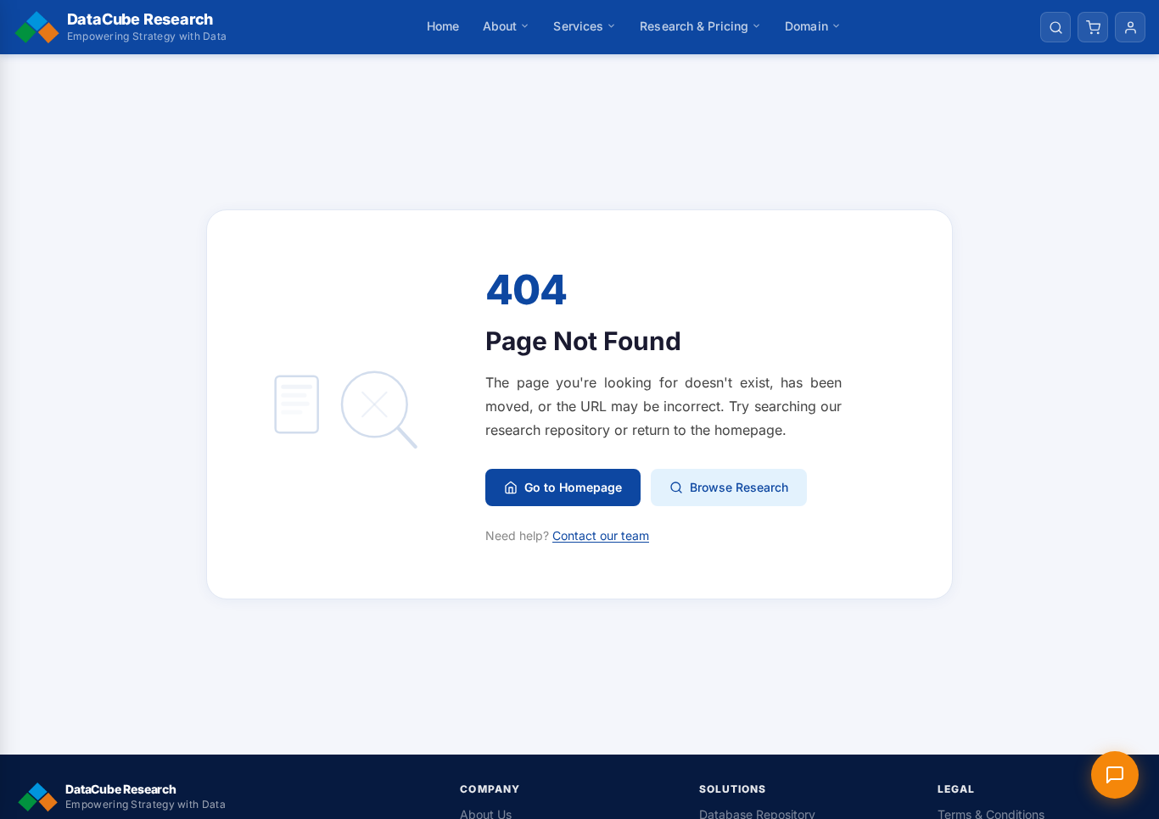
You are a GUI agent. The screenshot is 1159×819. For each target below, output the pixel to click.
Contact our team (600, 535)
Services (578, 26)
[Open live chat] (1115, 775)
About (500, 26)
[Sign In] (1130, 27)
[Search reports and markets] (1055, 27)
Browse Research (739, 487)
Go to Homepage (573, 487)
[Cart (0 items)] (1093, 27)
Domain (806, 26)
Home (443, 26)
